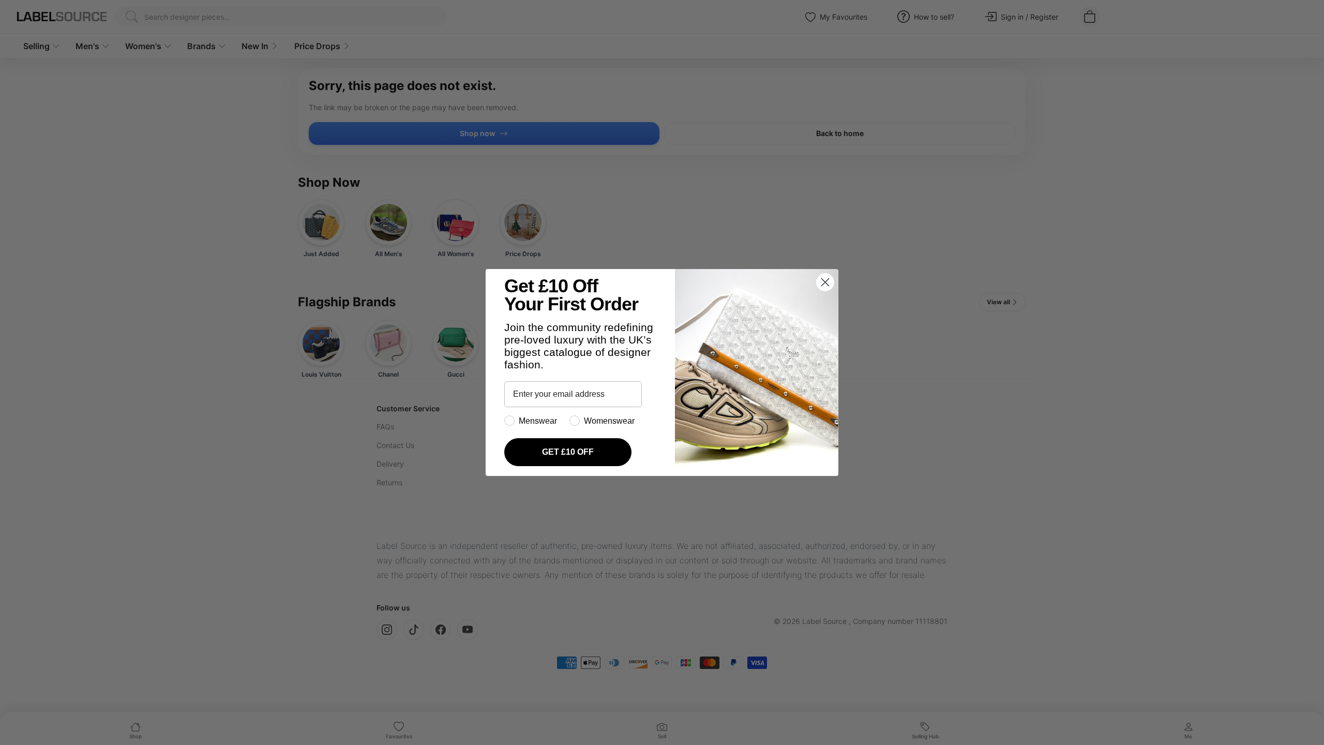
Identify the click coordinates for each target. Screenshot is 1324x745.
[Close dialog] (825, 282)
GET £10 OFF (568, 452)
